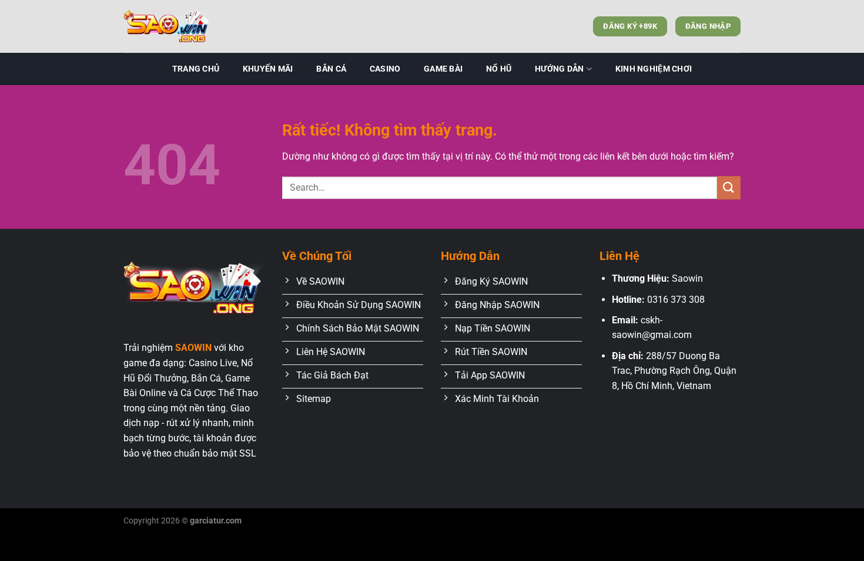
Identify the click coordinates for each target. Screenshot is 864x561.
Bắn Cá (331, 69)
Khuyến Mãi (268, 69)
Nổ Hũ (498, 69)
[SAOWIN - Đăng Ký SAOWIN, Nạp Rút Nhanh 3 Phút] (182, 26)
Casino (385, 69)
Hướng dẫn (559, 69)
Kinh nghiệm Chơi (653, 69)
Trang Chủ (196, 69)
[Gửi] (729, 187)
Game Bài (443, 69)
